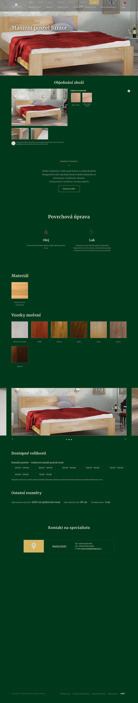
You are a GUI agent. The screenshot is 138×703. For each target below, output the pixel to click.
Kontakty (83, 2)
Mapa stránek (112, 694)
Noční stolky (63, 7)
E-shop (94, 2)
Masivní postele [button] (35, 7)
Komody (49, 7)
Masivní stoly (90, 7)
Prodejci (72, 2)
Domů (30, 2)
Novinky (40, 2)
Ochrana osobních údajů (81, 694)
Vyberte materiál (99, 90)
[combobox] (74, 113)
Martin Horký (59, 546)
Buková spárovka (108, 7)
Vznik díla (60, 2)
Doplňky (76, 7)
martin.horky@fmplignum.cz (91, 549)
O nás (50, 2)
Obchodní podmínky (99, 694)
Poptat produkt (69, 189)
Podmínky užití (65, 694)
